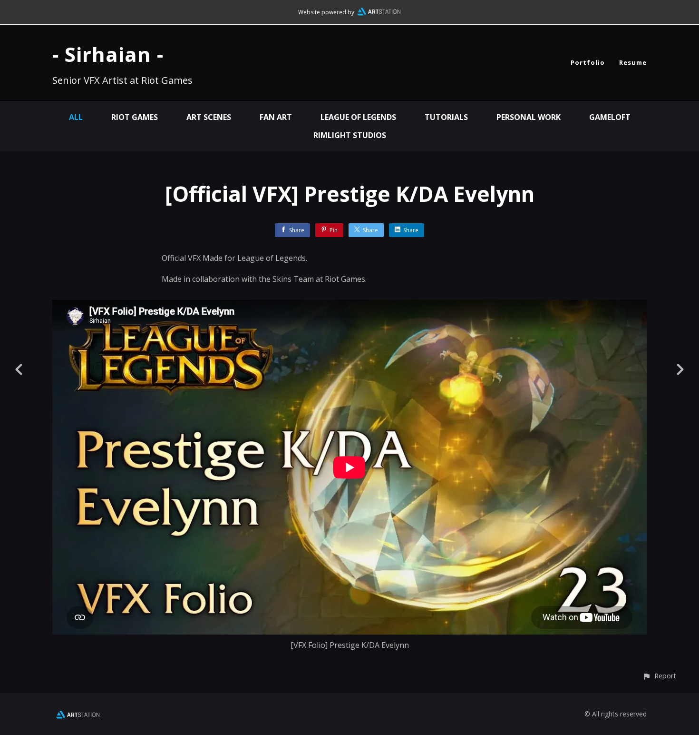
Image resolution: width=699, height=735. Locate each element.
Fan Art (276, 117)
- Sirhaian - (108, 54)
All (76, 117)
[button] (659, 675)
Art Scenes (208, 117)
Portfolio (588, 62)
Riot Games (134, 117)
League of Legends (358, 117)
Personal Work (528, 117)
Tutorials (446, 117)
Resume (633, 62)
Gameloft (610, 117)
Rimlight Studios (349, 135)
